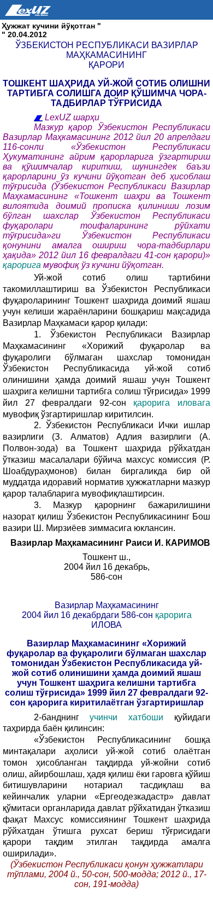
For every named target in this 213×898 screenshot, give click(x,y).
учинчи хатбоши (132, 717)
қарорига (23, 265)
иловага (193, 402)
